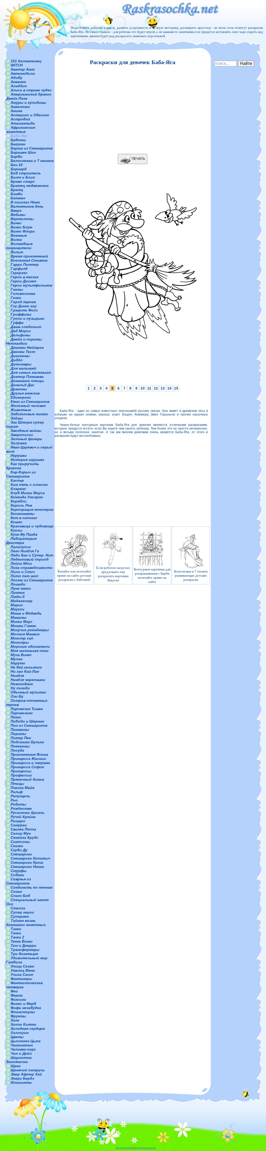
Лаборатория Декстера (21, 540)
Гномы (17, 289)
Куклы (16, 530)
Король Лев (21, 505)
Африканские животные (20, 129)
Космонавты (23, 514)
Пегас (16, 717)
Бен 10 (17, 165)
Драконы (19, 389)
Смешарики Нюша (27, 866)
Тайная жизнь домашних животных (26, 922)
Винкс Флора (23, 231)
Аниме (16, 111)
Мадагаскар (21, 601)
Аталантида (23, 123)
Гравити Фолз (24, 310)
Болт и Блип (23, 177)
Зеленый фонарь (26, 439)
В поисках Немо (25, 202)
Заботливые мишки (29, 414)
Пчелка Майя (22, 788)
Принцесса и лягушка (30, 763)
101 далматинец (26, 61)
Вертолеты (22, 219)
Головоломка (23, 293)
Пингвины (20, 729)
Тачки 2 (17, 937)
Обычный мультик (28, 692)
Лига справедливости (31, 568)
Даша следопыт (26, 327)
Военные (19, 235)
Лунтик (18, 592)
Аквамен (18, 82)
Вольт (17, 252)
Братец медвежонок (30, 185)
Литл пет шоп (24, 576)
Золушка (19, 443)
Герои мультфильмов (31, 285)
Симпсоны (20, 842)
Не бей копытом (26, 667)
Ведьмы (18, 215)
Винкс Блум (21, 227)
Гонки (16, 298)
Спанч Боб (20, 896)
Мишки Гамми (23, 626)
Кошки (16, 522)
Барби (16, 156)
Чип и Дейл (21, 1053)
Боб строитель (26, 173)
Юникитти (21, 1082)
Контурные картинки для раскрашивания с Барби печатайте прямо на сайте (152, 575)
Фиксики (18, 999)
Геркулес (19, 273)
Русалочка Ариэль (27, 813)
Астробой (20, 119)
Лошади (18, 584)
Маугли (17, 609)
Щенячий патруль (28, 1070)
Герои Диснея (23, 281)
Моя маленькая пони (30, 651)
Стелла (18, 908)
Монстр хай (22, 638)
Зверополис (22, 435)
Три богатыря (24, 954)
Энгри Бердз (22, 1078)
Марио (17, 605)
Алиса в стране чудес (31, 90)
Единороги (21, 397)
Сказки (17, 846)
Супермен (20, 916)
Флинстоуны (23, 1012)
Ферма (17, 995)
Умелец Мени (23, 970)
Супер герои (22, 912)
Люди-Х (18, 597)
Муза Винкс (21, 655)
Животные (21, 410)
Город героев (23, 302)
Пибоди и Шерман (27, 721)
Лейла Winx (21, 563)
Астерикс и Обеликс (30, 115)
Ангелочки (20, 107)
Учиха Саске (22, 974)
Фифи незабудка (26, 1008)
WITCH (17, 65)
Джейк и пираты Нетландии (24, 341)
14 (169, 388)
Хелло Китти (23, 1024)
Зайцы (17, 418)
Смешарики (21, 854)
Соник (16, 891)
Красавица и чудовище (32, 526)
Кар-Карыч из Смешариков (21, 474)
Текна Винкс (22, 941)
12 (156, 388)
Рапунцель (20, 796)
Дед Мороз (21, 331)
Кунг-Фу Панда (24, 534)
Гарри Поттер (25, 264)
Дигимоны (20, 356)
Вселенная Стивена (29, 260)
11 (149, 388)
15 (176, 388)
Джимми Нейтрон (27, 347)
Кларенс (18, 489)
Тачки (16, 933)
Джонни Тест (23, 352)
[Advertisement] (131, 109)
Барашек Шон (23, 152)
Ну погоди (20, 688)
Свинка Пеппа (23, 829)
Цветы (17, 1037)
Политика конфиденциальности (136, 1147)
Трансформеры (25, 950)
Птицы (17, 783)
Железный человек (28, 406)
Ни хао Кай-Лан (25, 671)
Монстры (20, 642)
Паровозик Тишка (27, 709)
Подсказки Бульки (27, 742)
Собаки (17, 875)
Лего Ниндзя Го (25, 551)
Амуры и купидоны (28, 102)
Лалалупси (21, 547)
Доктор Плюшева (27, 376)
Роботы (18, 804)
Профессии (21, 775)
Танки (16, 929)
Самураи (19, 825)
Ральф (17, 792)
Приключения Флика (29, 754)
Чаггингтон (22, 1045)
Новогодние (22, 684)
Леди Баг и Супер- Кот (32, 555)
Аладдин (19, 86)
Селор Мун (21, 833)
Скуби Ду (19, 850)
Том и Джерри (23, 945)
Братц (17, 190)
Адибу (16, 78)
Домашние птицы (27, 381)
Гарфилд (19, 269)
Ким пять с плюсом (29, 484)
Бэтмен (18, 198)
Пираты (18, 734)
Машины (18, 617)
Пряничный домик (27, 779)
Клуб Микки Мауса (28, 493)
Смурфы (18, 871)
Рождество (21, 808)
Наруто (18, 663)
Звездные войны (26, 430)
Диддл (17, 360)
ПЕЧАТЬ (138, 159)
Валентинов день (27, 206)
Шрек (16, 1066)
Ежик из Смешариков (30, 401)
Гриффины (21, 314)
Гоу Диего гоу (24, 306)
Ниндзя (17, 675)
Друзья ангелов (25, 393)
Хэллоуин (20, 1033)
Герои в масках (25, 277)
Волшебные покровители (19, 246)
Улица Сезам (22, 966)
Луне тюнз (21, 588)
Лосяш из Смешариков (31, 580)
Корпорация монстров (32, 509)
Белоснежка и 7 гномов (32, 161)
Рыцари (18, 821)
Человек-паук (23, 1049)
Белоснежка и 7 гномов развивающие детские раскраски (191, 575)
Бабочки (18, 140)
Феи (14, 991)
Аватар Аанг (23, 69)
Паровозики (22, 713)
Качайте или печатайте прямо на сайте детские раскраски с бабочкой (74, 575)
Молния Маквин (25, 634)
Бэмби (17, 194)
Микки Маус (21, 621)
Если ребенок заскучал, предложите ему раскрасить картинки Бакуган (113, 574)
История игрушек (27, 460)
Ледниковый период (30, 559)
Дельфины (20, 335)
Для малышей (23, 368)
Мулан (16, 659)
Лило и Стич (23, 572)
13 (163, 388)
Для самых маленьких (31, 372)
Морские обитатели (30, 646)
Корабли (18, 501)
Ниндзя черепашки (28, 680)
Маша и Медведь (26, 613)
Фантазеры (21, 979)
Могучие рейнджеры (30, 630)
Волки (16, 239)
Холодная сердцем (28, 1028)
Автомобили (23, 73)
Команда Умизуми (27, 497)
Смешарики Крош (27, 862)
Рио (14, 800)
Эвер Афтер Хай (26, 1074)
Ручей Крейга (23, 817)
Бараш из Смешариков (31, 148)
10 (143, 388)
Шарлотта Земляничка (19, 1059)
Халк (15, 1020)
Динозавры (21, 364)
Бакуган (18, 144)
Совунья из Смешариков (18, 881)
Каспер (17, 480)
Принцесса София (27, 767)
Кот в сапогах (24, 518)
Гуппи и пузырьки (27, 318)
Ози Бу (17, 696)
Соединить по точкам (31, 887)
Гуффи (17, 323)
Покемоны (20, 746)
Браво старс (23, 181)
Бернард (18, 169)
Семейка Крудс (24, 837)
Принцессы (21, 771)
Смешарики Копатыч (30, 858)
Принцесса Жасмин (28, 759)
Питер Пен (21, 738)
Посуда (17, 750)
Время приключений (29, 256)
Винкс (16, 223)
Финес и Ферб (23, 1004)
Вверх (16, 210)
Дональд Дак (22, 385)
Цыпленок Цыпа (26, 1041)
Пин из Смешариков (29, 725)
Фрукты (18, 1016)
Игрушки (19, 455)
